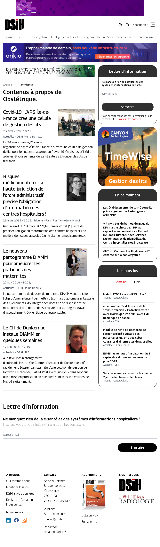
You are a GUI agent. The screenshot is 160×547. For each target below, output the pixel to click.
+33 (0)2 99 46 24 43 (58, 501)
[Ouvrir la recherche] (121, 24)
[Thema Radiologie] (136, 499)
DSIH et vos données (20, 493)
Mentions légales (17, 487)
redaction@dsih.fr (55, 532)
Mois (137, 282)
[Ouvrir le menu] (151, 25)
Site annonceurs (54, 514)
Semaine (120, 282)
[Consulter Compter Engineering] (80, 8)
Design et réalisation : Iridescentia (20, 502)
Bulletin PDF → (92, 515)
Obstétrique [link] (26, 84)
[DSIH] (136, 485)
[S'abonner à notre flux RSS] (24, 520)
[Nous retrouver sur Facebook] (16, 520)
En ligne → (89, 522)
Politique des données (129, 119)
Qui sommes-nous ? (19, 481)
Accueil (7, 84)
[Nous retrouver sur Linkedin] (8, 520)
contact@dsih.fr (54, 519)
